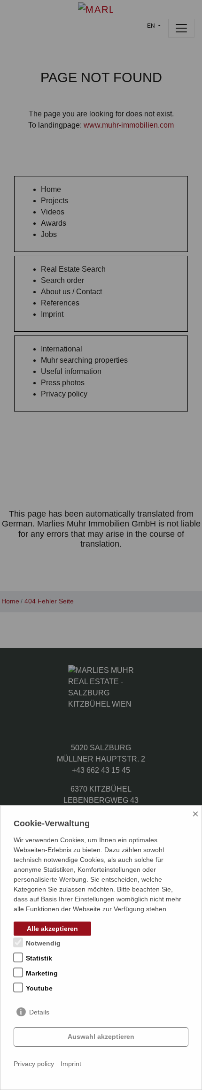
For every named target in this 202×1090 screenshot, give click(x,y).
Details (39, 1012)
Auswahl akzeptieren (101, 1036)
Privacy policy (34, 1063)
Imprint (71, 1063)
